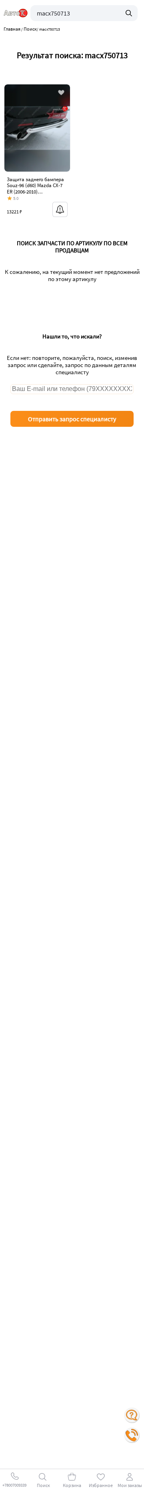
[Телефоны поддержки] (132, 1435)
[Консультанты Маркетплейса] (132, 1415)
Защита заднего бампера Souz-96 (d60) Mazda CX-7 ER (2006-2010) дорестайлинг (35, 188)
